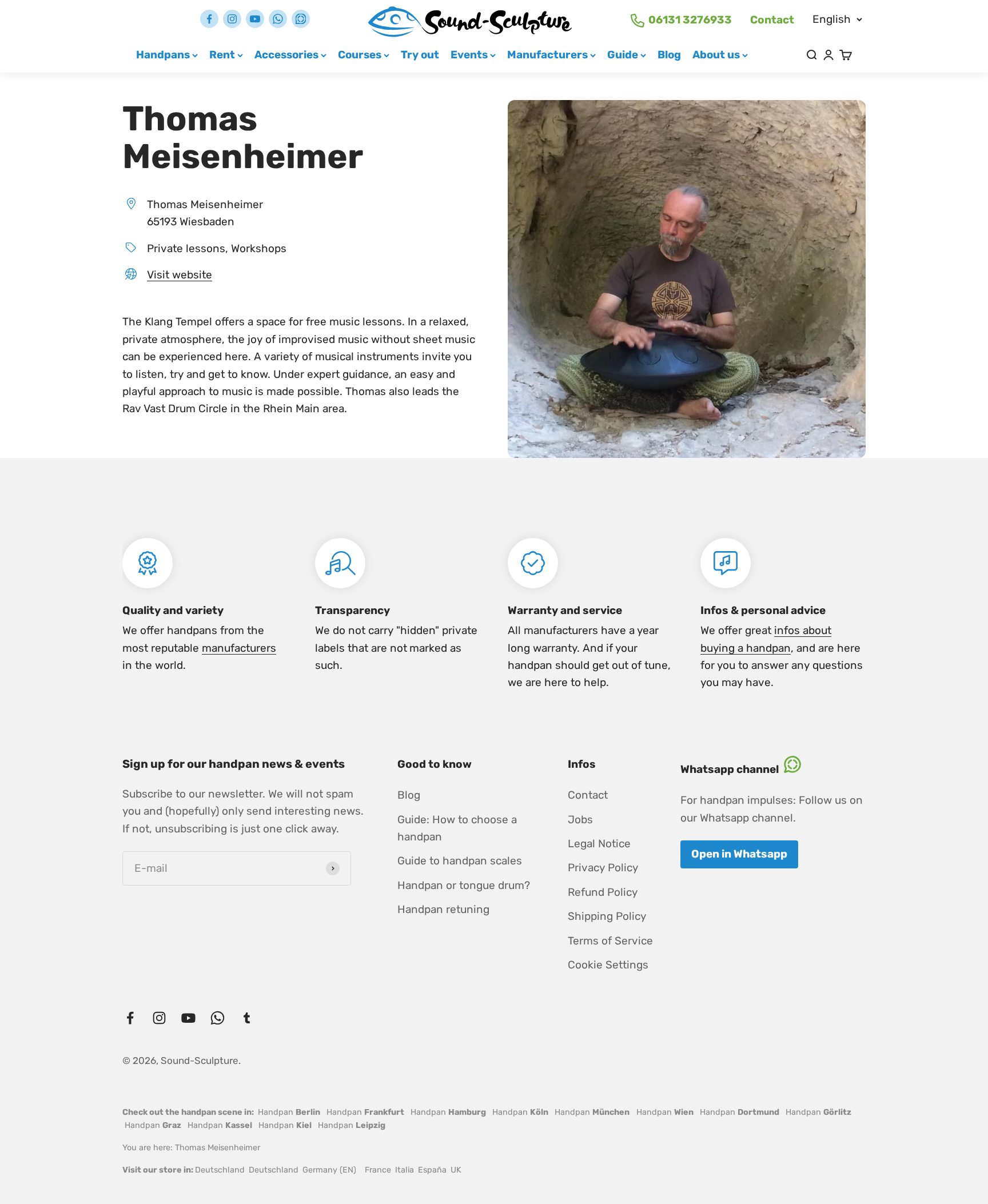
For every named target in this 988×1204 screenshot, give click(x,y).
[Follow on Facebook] (209, 19)
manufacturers (239, 648)
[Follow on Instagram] (232, 19)
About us (716, 54)
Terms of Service (610, 940)
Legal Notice (599, 843)
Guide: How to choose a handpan (457, 828)
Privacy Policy (603, 867)
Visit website (179, 274)
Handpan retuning (443, 909)
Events (469, 54)
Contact (772, 19)
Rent (222, 54)
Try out (420, 54)
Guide (622, 54)
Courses (359, 54)
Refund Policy (603, 892)
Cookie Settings (608, 964)
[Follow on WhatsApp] (278, 19)
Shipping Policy (607, 916)
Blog (669, 54)
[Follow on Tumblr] (301, 19)
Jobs (580, 819)
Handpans (163, 54)
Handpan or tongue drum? (463, 885)
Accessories (286, 54)
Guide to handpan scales (459, 860)
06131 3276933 (690, 19)
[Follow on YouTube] (255, 19)
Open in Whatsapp (739, 853)
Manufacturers (547, 54)
